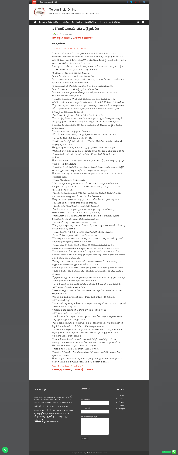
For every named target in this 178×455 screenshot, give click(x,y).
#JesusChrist (42, 397)
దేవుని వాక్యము (57, 416)
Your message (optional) (91, 417)
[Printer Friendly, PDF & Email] (62, 34)
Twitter (121, 399)
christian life (67, 397)
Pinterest (121, 405)
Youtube (121, 402)
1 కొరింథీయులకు (83, 38)
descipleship (66, 399)
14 (79, 49)
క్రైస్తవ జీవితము (55, 413)
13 (76, 49)
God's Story (59, 402)
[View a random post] (143, 22)
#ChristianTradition (46, 395)
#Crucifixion (59, 395)
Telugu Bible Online (62, 9)
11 (71, 49)
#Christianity (37, 395)
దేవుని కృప (45, 417)
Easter (71, 399)
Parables (58, 406)
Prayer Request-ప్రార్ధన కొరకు (110, 22)
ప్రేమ (67, 417)
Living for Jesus (48, 406)
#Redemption (49, 397)
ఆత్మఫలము (60, 410)
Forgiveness (39, 402)
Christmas (38, 400)
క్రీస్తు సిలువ (48, 413)
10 (68, 49)
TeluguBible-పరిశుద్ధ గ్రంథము (48, 22)
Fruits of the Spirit (50, 402)
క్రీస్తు (44, 413)
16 (85, 49)
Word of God (49, 410)
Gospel (70, 402)
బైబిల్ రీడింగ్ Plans (91, 22)
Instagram (122, 409)
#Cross (53, 395)
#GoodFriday (69, 395)
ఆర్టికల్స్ (65, 22)
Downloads (76, 22)
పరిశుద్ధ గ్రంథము (61, 38)
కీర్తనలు (36, 413)
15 (82, 49)
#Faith (63, 395)
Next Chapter (77, 366)
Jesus (38, 406)
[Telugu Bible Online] (34, 22)
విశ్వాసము (50, 421)
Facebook (122, 395)
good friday (65, 402)
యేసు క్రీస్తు (40, 420)
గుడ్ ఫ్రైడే (67, 413)
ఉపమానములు (68, 410)
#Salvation (60, 397)
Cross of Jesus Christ (50, 400)
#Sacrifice (55, 397)
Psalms (63, 406)
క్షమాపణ (61, 413)
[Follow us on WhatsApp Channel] (5, 450)
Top (53, 366)
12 (74, 49)
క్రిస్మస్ (41, 413)
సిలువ (54, 421)
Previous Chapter (64, 366)
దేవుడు (37, 416)
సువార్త (58, 421)
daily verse (60, 399)
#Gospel (36, 397)
